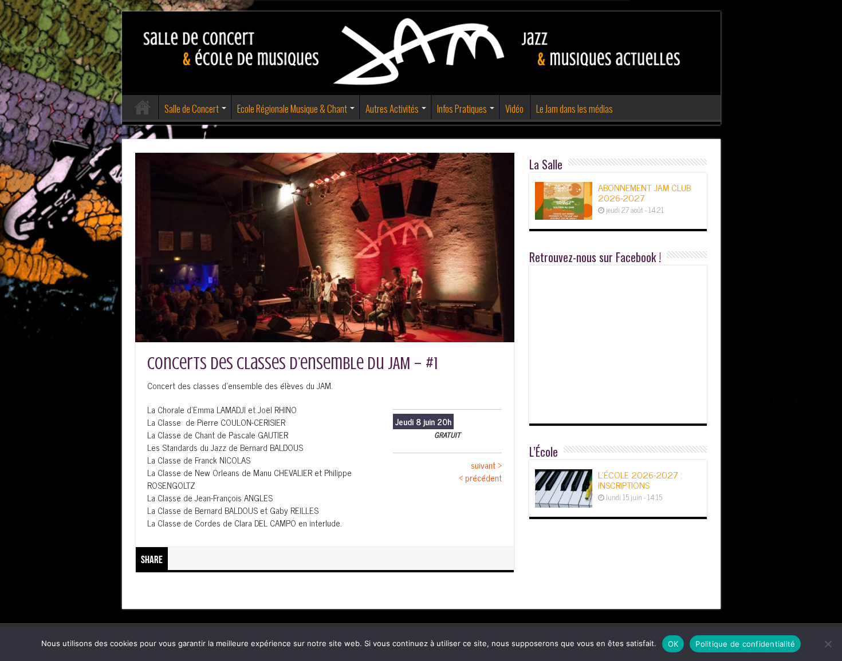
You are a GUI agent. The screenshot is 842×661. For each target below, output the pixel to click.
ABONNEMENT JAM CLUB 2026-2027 (644, 192)
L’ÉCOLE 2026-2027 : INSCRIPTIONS (640, 479)
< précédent (480, 477)
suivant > (486, 465)
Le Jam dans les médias (574, 108)
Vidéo (514, 108)
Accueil (143, 107)
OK (673, 643)
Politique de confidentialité (745, 643)
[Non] (827, 644)
